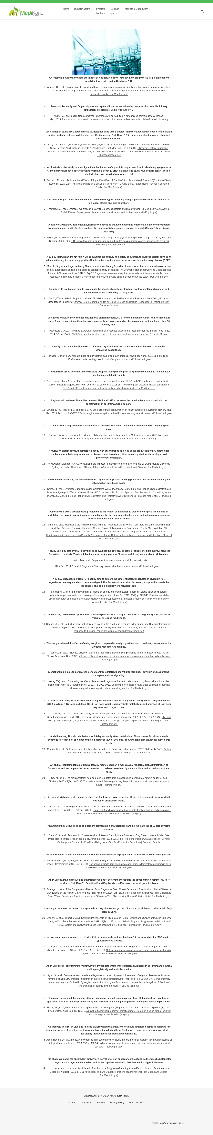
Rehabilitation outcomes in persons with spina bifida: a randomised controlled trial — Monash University (115, 119)
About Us (100, 1102)
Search (71, 1102)
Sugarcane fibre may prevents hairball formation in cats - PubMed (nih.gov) (120, 566)
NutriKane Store (137, 1102)
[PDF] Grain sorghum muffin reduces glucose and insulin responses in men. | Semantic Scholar (119, 334)
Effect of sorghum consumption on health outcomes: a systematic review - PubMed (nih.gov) (125, 413)
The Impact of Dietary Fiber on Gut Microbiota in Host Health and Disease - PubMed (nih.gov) (118, 467)
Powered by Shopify (177, 1123)
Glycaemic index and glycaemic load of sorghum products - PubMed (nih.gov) (111, 359)
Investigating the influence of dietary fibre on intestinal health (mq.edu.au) (118, 438)
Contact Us (85, 1102)
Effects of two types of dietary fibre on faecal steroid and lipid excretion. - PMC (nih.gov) (112, 212)
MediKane (164, 1123)
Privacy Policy (117, 1102)
